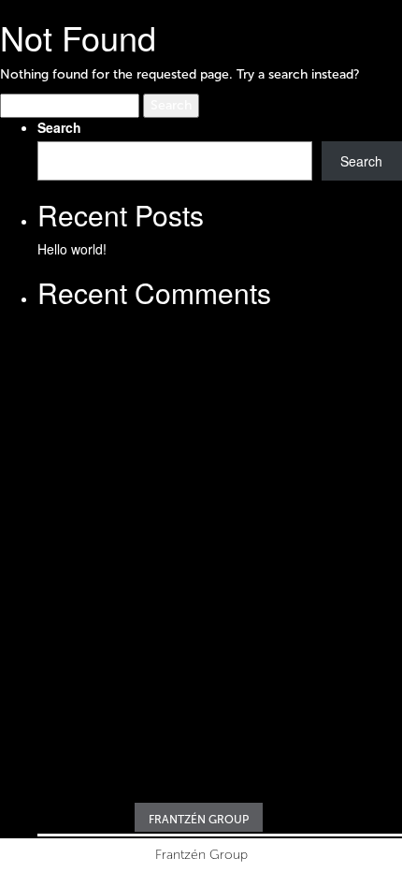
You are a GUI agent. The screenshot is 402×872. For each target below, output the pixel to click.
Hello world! (72, 249)
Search (59, 127)
